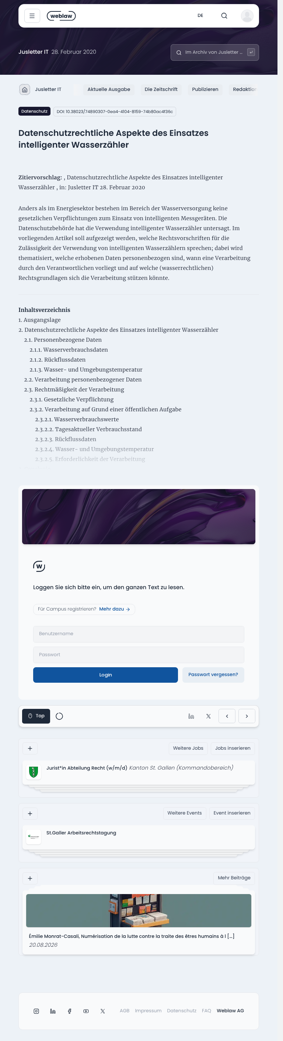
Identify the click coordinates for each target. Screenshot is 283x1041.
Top (40, 716)
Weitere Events (185, 813)
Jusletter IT (48, 89)
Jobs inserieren (233, 748)
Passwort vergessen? (213, 675)
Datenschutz (34, 111)
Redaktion (245, 89)
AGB (124, 1011)
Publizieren (205, 89)
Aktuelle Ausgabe (109, 89)
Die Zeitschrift (161, 89)
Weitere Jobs (188, 748)
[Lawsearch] (251, 52)
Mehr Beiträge (234, 878)
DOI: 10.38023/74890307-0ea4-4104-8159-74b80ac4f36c (115, 112)
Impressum (148, 1011)
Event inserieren (232, 813)
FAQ (206, 1011)
